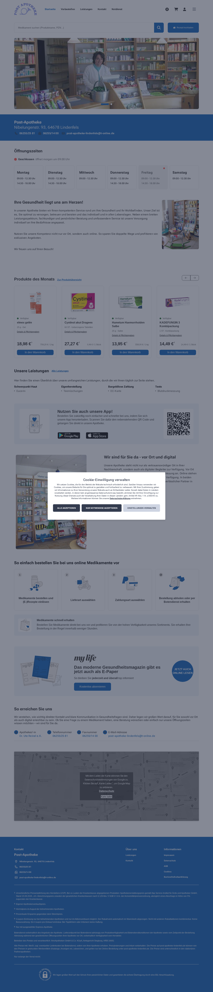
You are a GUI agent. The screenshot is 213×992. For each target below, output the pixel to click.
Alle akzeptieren (66, 508)
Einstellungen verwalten (141, 508)
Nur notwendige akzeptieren (101, 508)
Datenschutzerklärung (120, 498)
